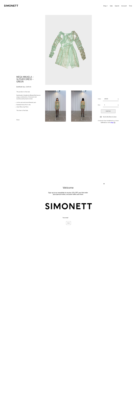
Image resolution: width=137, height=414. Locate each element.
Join (68, 223)
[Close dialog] (104, 184)
